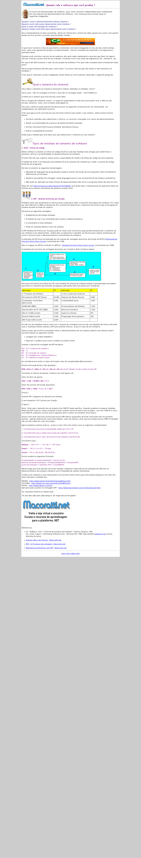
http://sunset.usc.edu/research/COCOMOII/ (52, 186)
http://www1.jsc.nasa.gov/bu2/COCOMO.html (50, 483)
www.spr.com (100, 534)
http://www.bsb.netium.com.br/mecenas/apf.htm (79, 488)
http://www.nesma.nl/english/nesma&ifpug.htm (49, 481)
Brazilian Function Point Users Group (78, 245)
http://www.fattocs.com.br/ (41, 485)
